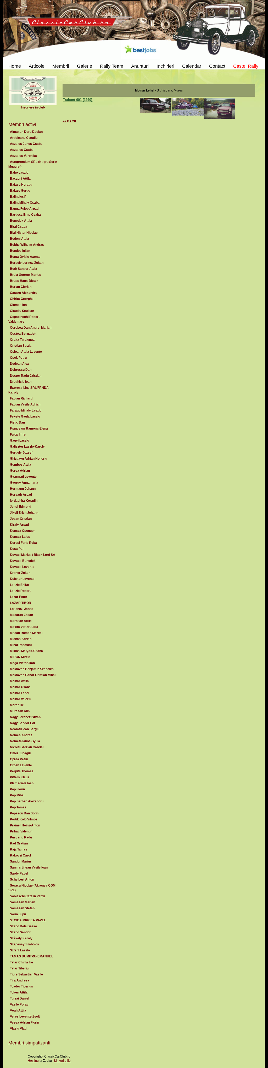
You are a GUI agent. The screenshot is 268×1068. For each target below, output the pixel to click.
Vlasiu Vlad (18, 1028)
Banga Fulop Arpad (24, 208)
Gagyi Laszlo (19, 440)
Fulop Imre (17, 434)
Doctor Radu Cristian (25, 376)
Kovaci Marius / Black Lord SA (32, 555)
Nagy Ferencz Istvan (25, 717)
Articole (36, 66)
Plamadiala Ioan (21, 783)
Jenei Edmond (20, 507)
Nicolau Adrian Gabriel (26, 747)
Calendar (191, 66)
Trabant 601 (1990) (78, 100)
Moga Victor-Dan (22, 663)
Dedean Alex (19, 363)
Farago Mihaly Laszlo (25, 410)
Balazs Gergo (20, 190)
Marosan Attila (20, 621)
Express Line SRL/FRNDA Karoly (28, 390)
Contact (217, 66)
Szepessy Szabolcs (24, 944)
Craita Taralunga (22, 339)
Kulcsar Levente (22, 579)
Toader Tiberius (21, 986)
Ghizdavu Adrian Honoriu (28, 458)
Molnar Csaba (20, 687)
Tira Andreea (19, 980)
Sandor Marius (20, 861)
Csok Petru (18, 357)
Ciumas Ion (18, 305)
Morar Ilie (16, 705)
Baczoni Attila (20, 178)
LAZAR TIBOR (20, 603)
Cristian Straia (20, 345)
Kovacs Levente (22, 567)
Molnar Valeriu (20, 699)
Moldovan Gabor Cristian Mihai (32, 675)
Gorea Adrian (19, 470)
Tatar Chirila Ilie (21, 962)
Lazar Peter (18, 597)
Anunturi (140, 66)
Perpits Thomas (21, 771)
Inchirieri (165, 66)
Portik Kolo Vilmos (23, 819)
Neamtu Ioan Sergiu (24, 729)
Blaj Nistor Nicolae (23, 233)
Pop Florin (17, 789)
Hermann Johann (22, 488)
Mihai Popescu (20, 645)
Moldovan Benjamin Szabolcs (31, 669)
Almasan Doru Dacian (26, 132)
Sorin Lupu (17, 914)
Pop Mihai (17, 795)
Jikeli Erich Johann (24, 513)
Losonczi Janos (21, 609)
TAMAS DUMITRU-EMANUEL (31, 956)
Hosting (33, 1061)
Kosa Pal (16, 549)
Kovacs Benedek (22, 561)
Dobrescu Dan (20, 370)
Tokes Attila (18, 992)
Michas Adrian (20, 639)
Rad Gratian (18, 843)
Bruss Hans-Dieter (24, 281)
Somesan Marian (22, 902)
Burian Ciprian (20, 287)
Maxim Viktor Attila (24, 627)
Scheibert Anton (22, 879)
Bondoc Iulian (20, 251)
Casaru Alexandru (23, 293)
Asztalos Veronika (23, 156)
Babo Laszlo (19, 172)
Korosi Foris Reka (23, 543)
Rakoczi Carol (20, 855)
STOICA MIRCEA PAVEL (27, 920)
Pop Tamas (18, 807)
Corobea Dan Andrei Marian (30, 327)
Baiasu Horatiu (21, 184)
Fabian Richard (21, 398)
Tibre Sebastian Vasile (26, 974)
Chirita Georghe (21, 299)
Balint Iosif (17, 196)
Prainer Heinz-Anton (25, 825)
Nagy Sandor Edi (22, 723)
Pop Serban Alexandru (26, 801)
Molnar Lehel (19, 693)
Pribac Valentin (21, 831)
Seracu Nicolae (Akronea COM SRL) (31, 888)
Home (14, 66)
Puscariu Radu (21, 837)
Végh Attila (18, 1010)
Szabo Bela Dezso (23, 926)
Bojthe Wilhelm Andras (27, 245)
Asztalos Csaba (21, 150)
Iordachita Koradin (23, 500)
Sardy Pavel (19, 873)
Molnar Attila (19, 681)
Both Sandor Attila (23, 269)
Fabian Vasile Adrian (25, 404)
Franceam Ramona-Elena (28, 428)
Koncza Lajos (20, 537)
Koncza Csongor (22, 531)
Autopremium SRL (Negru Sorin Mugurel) (32, 164)
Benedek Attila (21, 220)
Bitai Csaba (18, 227)
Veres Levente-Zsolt (24, 1016)
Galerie (84, 66)
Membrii (60, 66)
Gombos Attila (20, 464)
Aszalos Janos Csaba (26, 144)
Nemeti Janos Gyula (25, 741)
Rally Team (111, 66)
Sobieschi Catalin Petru (27, 896)
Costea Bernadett (23, 333)
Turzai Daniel (19, 998)
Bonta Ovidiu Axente (25, 257)
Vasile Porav (19, 1004)
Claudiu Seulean (22, 311)
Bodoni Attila (19, 239)
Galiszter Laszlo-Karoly (27, 446)
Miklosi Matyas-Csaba (26, 651)
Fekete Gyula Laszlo (25, 416)
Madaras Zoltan (21, 615)
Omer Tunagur (20, 753)
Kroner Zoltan (20, 573)
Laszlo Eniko (19, 585)
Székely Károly (21, 938)
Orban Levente (21, 765)
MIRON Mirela (20, 657)
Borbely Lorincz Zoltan (26, 263)
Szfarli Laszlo (19, 950)
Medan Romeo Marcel (26, 633)
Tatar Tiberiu (19, 968)
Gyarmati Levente (23, 476)
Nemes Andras (21, 735)
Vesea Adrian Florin (24, 1022)
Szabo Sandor (20, 932)
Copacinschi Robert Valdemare (24, 319)
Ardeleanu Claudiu (23, 138)
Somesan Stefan (22, 908)
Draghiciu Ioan (20, 382)
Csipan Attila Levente (25, 351)
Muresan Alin (19, 711)
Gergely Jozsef (21, 452)
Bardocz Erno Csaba (25, 214)
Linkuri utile (62, 1061)
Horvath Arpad (21, 494)
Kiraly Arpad (19, 525)
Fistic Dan (17, 422)
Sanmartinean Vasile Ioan (28, 867)
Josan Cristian (20, 519)
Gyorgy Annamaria (24, 482)
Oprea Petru (19, 759)
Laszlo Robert (20, 591)
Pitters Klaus (19, 777)
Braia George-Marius (25, 275)
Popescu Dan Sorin (24, 813)
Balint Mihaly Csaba (24, 202)
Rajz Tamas (18, 849)
